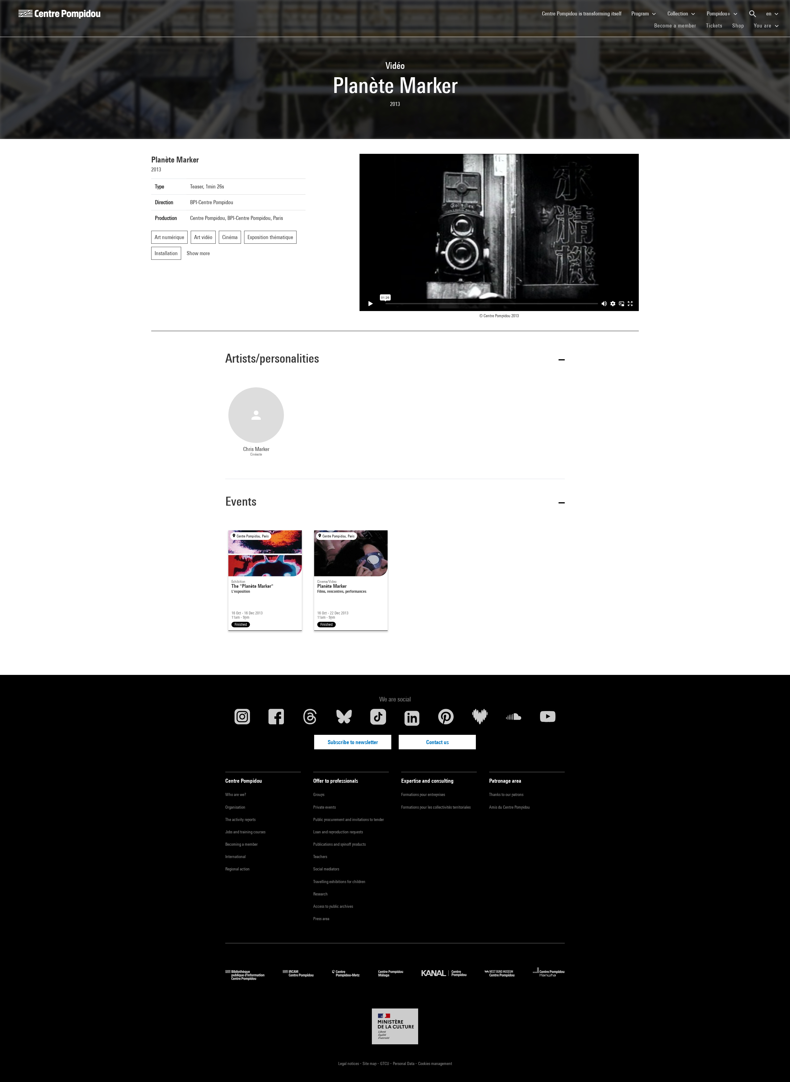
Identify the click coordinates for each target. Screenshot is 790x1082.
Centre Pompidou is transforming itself (584, 13)
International (235, 856)
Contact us (437, 742)
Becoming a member (241, 844)
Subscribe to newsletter (353, 742)
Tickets (714, 25)
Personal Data (404, 1063)
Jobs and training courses (245, 831)
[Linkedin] (412, 718)
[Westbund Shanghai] (504, 978)
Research (320, 893)
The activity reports (240, 819)
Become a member (677, 25)
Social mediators (326, 868)
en (769, 13)
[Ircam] (303, 978)
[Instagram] (242, 718)
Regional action (237, 868)
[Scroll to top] (775, 1067)
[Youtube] (548, 718)
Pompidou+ (719, 13)
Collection (678, 13)
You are (763, 25)
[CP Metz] (350, 978)
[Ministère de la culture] (395, 1026)
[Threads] (310, 718)
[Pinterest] (446, 718)
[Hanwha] (549, 978)
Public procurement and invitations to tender (348, 819)
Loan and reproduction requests (338, 831)
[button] (395, 359)
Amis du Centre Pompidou (509, 807)
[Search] (752, 14)
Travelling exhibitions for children (339, 881)
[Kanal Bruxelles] (449, 978)
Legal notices (349, 1063)
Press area (321, 918)
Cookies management (435, 1063)
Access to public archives (333, 906)
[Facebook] (276, 718)
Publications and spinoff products (339, 844)
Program (640, 13)
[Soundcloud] (514, 718)
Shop (740, 25)
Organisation (235, 807)
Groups (318, 794)
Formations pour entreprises (423, 794)
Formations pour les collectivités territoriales (436, 807)
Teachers (320, 856)
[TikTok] (378, 718)
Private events (324, 807)
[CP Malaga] (395, 978)
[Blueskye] (344, 718)
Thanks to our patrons (506, 794)
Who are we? (235, 794)
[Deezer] (480, 718)
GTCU (385, 1063)
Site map (370, 1063)
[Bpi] (249, 978)
